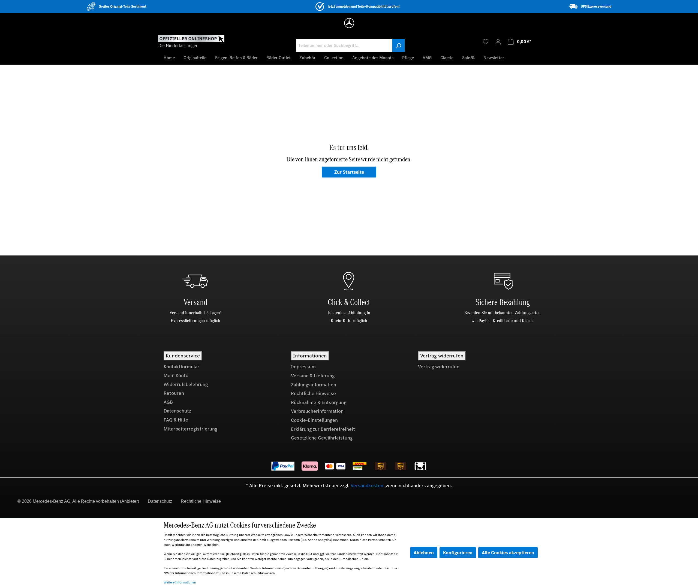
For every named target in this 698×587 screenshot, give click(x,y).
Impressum (303, 366)
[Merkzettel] (485, 41)
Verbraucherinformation (317, 411)
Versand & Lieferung (313, 375)
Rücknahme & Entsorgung (318, 402)
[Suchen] (398, 45)
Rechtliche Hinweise (313, 393)
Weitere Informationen (180, 582)
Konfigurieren (458, 552)
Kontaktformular (181, 366)
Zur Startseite (349, 172)
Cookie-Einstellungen (314, 420)
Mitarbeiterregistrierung (190, 429)
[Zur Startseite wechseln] (191, 41)
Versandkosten (367, 485)
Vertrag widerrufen (438, 366)
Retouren (174, 393)
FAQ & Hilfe (176, 420)
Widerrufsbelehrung (186, 384)
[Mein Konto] (498, 41)
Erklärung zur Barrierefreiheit (323, 429)
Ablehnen (424, 552)
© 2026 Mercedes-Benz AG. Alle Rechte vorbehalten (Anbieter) (78, 501)
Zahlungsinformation (313, 384)
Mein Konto (176, 375)
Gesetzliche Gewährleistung (322, 438)
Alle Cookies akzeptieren (508, 552)
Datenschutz (177, 411)
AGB (168, 402)
